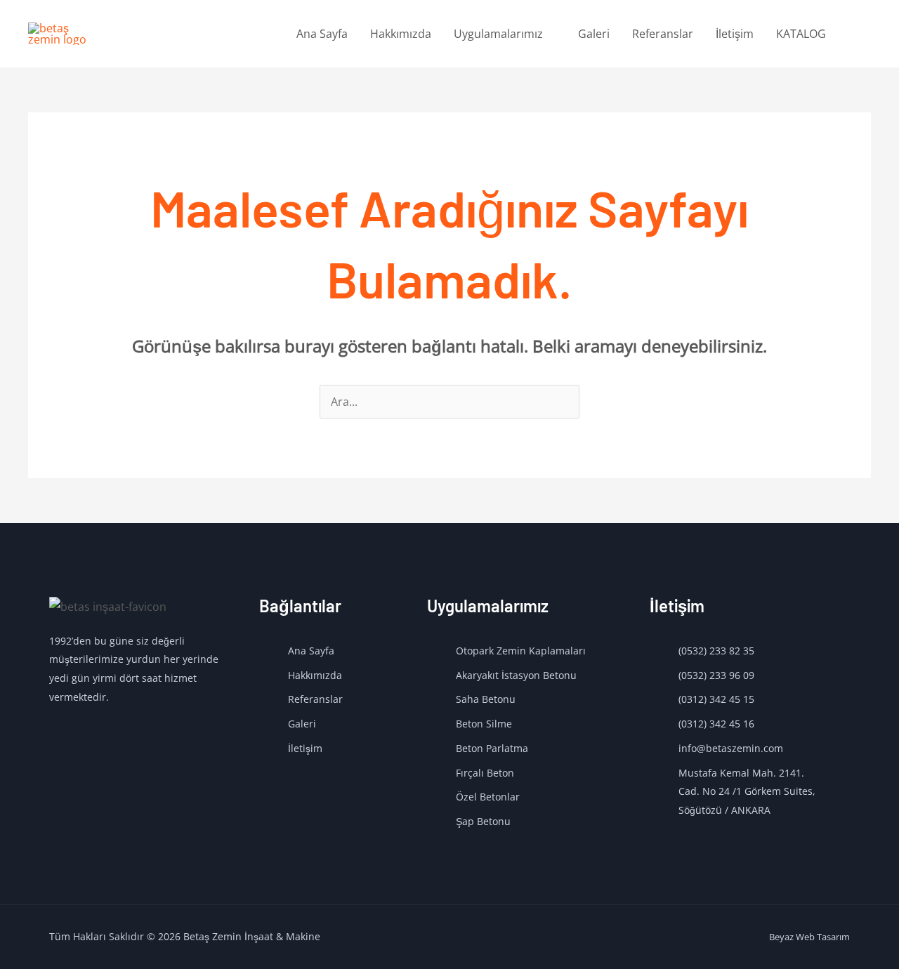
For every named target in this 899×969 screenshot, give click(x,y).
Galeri (594, 33)
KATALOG (801, 33)
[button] (854, 34)
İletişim (735, 33)
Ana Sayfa (322, 33)
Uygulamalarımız (498, 33)
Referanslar (662, 33)
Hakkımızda (400, 33)
